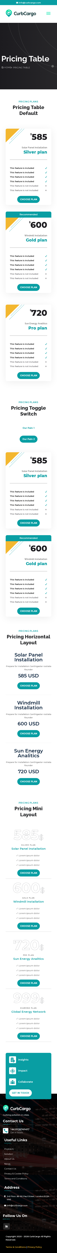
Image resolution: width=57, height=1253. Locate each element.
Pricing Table (21, 67)
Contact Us (10, 1168)
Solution (8, 1154)
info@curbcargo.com (30, 3)
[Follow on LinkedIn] (6, 1226)
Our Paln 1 (28, 428)
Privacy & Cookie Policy (16, 1173)
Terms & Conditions (16, 1247)
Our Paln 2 (28, 439)
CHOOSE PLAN (28, 199)
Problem (9, 1149)
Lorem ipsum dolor (29, 855)
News (7, 1164)
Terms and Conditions (15, 1178)
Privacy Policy (35, 1247)
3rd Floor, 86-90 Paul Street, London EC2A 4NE (28, 1198)
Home (7, 67)
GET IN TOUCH (20, 1093)
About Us (9, 1159)
